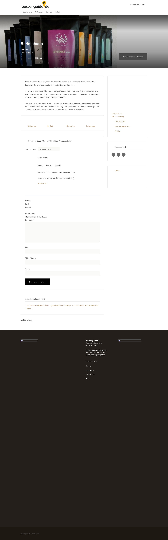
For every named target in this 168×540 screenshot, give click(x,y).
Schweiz (49, 12)
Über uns (89, 366)
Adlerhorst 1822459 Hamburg (27, 50)
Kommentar (29, 220)
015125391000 (120, 121)
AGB (87, 378)
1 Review (39, 58)
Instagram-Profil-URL (118, 155)
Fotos (117, 170)
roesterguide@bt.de (98, 355)
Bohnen (27, 200)
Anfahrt (117, 131)
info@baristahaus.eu (122, 126)
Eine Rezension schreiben (133, 56)
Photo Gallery (30, 213)
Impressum (90, 370)
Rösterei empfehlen (137, 4)
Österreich (39, 12)
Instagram (146, 533)
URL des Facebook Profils (113, 155)
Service (27, 204)
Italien (57, 12)
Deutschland (27, 12)
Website (28, 269)
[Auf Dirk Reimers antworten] (38, 161)
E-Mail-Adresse (30, 258)
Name (27, 247)
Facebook (142, 533)
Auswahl (28, 207)
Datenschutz (90, 374)
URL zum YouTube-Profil (123, 155)
